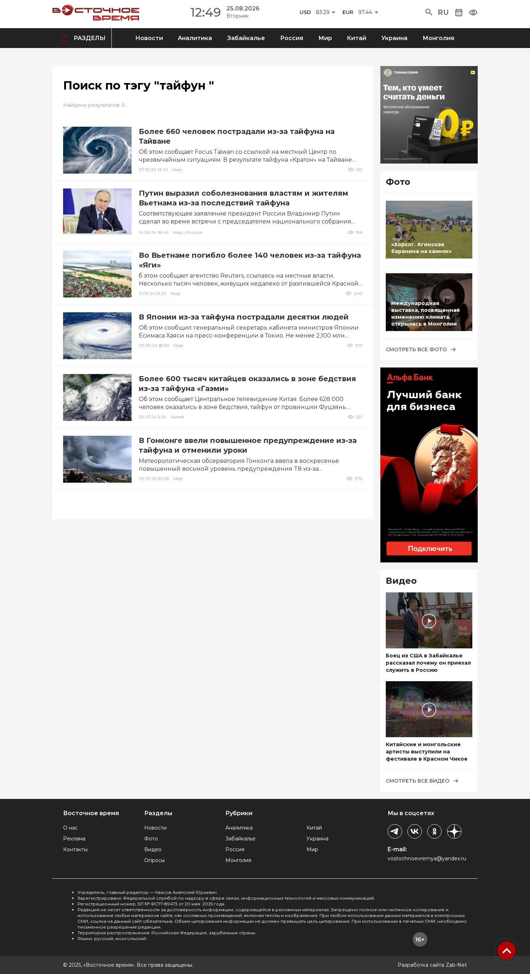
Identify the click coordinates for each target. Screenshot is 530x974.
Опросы (154, 860)
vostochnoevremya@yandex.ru (427, 858)
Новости (149, 38)
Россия (291, 38)
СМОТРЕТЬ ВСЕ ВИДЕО (417, 781)
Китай (356, 38)
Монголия (438, 38)
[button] (428, 12)
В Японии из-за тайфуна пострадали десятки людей (244, 317)
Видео (153, 849)
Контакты (75, 849)
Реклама (74, 838)
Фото (151, 838)
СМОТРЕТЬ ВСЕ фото (416, 349)
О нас (70, 828)
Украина (394, 38)
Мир (325, 38)
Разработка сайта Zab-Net (432, 965)
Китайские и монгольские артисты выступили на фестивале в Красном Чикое (427, 751)
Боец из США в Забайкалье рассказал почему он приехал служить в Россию (428, 662)
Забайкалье (246, 38)
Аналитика (195, 38)
